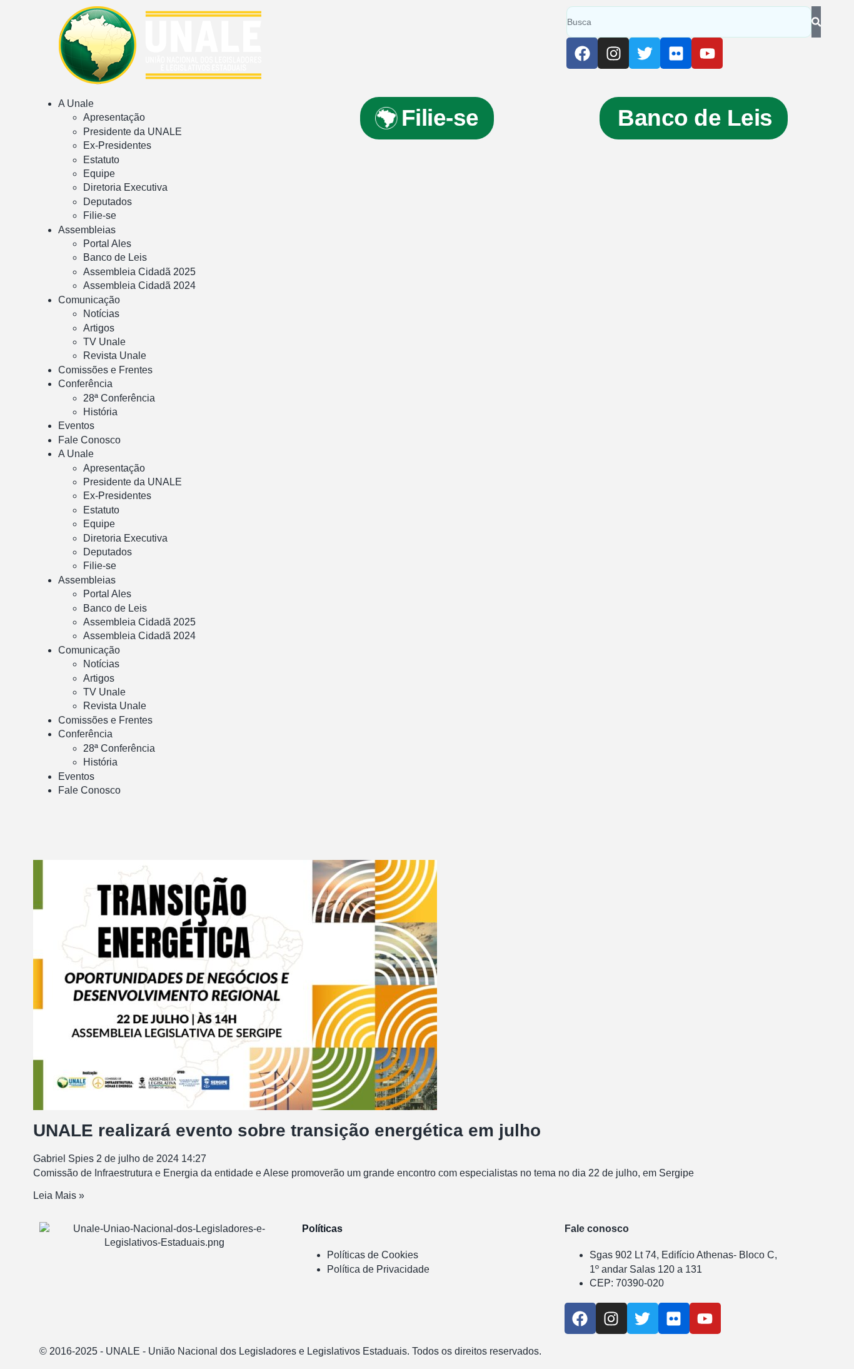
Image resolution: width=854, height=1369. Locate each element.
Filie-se (99, 215)
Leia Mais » (58, 1195)
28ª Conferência (119, 398)
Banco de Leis (115, 257)
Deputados (107, 201)
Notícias (101, 313)
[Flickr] (675, 53)
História (100, 412)
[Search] (816, 22)
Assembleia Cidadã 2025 (139, 271)
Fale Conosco (89, 440)
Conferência (85, 383)
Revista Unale (114, 355)
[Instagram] (613, 53)
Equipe (99, 173)
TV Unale (104, 341)
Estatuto (101, 159)
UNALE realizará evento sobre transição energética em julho (287, 1130)
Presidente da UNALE (132, 131)
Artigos (98, 328)
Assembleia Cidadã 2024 (139, 285)
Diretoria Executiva (125, 187)
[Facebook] (582, 53)
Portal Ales (107, 243)
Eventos (76, 425)
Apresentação (114, 117)
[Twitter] (644, 53)
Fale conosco (597, 1228)
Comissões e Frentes (105, 370)
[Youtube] (707, 53)
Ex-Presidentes (117, 145)
